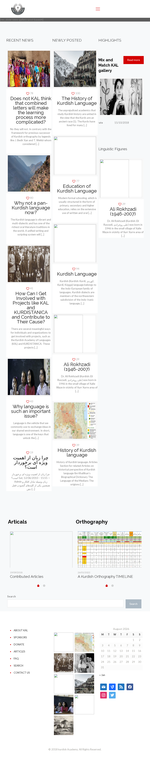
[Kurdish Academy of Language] (18, 9)
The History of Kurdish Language (77, 101)
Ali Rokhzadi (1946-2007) (77, 367)
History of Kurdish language (77, 452)
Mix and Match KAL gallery (108, 65)
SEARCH (18, 665)
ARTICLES (19, 651)
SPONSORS (20, 637)
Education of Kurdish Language (77, 188)
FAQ (16, 658)
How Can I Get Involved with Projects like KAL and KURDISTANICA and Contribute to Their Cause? (31, 308)
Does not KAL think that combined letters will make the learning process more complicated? (30, 110)
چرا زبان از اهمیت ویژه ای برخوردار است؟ (30, 462)
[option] (41, 556)
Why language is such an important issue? (30, 411)
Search (11, 596)
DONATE (19, 644)
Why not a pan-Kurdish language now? (31, 207)
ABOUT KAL (21, 630)
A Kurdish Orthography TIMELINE (105, 576)
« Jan (102, 675)
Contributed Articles (26, 576)
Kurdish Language (77, 274)
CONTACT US (22, 672)
